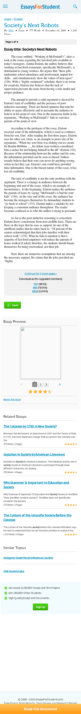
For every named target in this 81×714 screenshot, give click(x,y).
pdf (35, 287)
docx (35, 291)
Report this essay (12, 399)
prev (21, 384)
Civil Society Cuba (13, 571)
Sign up (40, 607)
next (60, 384)
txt (36, 284)
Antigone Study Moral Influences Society (28, 558)
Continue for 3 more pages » (40, 273)
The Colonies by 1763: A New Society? (30, 426)
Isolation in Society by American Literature (34, 454)
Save (15, 305)
